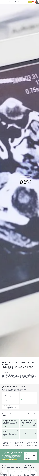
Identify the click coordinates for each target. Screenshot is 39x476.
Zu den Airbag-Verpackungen (25, 426)
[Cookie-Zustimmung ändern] (1, 473)
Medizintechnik (13, 359)
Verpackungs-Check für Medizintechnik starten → (9, 459)
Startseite (3, 359)
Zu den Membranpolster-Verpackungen (8, 426)
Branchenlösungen (7, 359)
